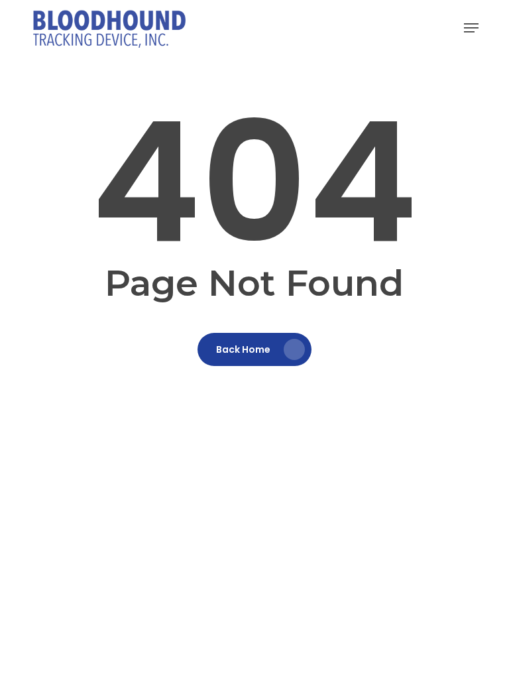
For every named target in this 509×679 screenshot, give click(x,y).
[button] (471, 27)
